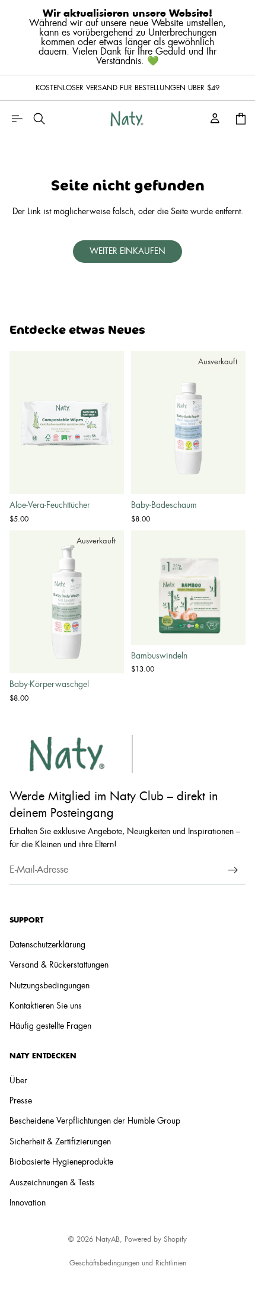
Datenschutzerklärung (47, 945)
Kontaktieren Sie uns (45, 1006)
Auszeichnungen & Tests (52, 1182)
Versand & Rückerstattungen (59, 965)
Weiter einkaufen (127, 251)
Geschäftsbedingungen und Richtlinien (127, 1263)
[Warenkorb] (241, 119)
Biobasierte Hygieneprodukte (61, 1162)
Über (18, 1080)
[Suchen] (39, 119)
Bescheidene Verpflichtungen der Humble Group (94, 1121)
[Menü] (16, 118)
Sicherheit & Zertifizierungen (60, 1142)
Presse (20, 1101)
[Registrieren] (233, 869)
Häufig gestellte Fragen (50, 1026)
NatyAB (107, 1239)
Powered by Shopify (156, 1239)
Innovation (27, 1203)
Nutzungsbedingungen (49, 986)
